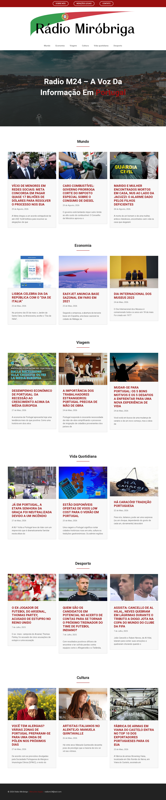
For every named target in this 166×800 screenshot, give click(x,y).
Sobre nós (61, 3)
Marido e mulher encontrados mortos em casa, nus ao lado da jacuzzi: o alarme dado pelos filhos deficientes (134, 195)
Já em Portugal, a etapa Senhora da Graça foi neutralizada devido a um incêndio (32, 510)
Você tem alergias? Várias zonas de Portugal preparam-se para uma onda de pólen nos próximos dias (31, 735)
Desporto (118, 46)
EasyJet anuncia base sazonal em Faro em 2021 (81, 297)
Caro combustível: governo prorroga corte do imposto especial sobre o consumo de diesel (79, 193)
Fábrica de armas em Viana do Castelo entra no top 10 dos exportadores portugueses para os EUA (134, 735)
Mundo (47, 46)
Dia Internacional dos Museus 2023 (132, 295)
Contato (106, 3)
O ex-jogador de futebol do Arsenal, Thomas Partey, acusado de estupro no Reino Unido (31, 615)
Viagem (73, 46)
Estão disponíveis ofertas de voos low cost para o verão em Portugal (81, 510)
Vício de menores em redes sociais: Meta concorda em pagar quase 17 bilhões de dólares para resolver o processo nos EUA (31, 195)
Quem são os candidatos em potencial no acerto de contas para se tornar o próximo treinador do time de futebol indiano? (83, 619)
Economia (60, 46)
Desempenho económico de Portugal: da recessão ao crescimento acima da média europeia (32, 398)
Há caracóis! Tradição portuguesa (132, 504)
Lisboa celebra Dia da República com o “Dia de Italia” (31, 297)
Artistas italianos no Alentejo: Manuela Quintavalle (81, 729)
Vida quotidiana (101, 46)
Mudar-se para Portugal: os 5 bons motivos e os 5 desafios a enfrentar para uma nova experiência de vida (133, 397)
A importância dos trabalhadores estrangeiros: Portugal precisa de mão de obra (80, 398)
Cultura (85, 46)
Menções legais (84, 3)
